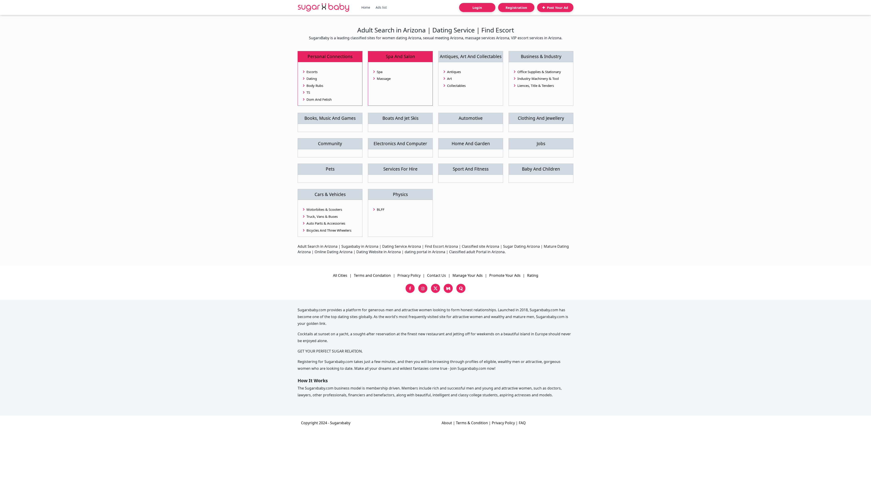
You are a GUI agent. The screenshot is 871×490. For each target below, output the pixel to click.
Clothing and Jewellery (541, 118)
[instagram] (422, 288)
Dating (311, 78)
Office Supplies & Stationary (539, 71)
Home (365, 7)
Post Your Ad (557, 7)
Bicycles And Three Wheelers (328, 230)
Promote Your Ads (505, 275)
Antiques (454, 71)
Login (477, 7)
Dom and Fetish (319, 99)
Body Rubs (314, 85)
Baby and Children (541, 169)
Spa (379, 71)
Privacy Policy (409, 275)
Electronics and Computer (400, 143)
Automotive (471, 118)
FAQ (522, 422)
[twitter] (435, 288)
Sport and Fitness (471, 169)
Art (449, 78)
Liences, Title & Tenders (535, 85)
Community (330, 143)
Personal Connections (330, 56)
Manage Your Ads (468, 275)
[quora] (460, 288)
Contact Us (436, 275)
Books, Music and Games (330, 118)
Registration (516, 7)
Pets (330, 169)
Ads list (381, 7)
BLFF (380, 209)
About (447, 422)
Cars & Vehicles (330, 194)
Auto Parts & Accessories (325, 223)
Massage (384, 78)
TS (308, 92)
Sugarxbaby (340, 422)
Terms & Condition (472, 422)
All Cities (340, 275)
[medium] (448, 288)
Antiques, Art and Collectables (471, 56)
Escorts (312, 71)
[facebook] (410, 288)
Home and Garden (471, 143)
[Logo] (324, 7)
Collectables (456, 85)
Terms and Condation (372, 275)
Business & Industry (541, 56)
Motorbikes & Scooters (324, 209)
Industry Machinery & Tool (538, 78)
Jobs (541, 143)
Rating (532, 275)
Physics (400, 194)
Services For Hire (400, 169)
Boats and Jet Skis (400, 118)
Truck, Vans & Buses (322, 216)
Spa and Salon (400, 56)
